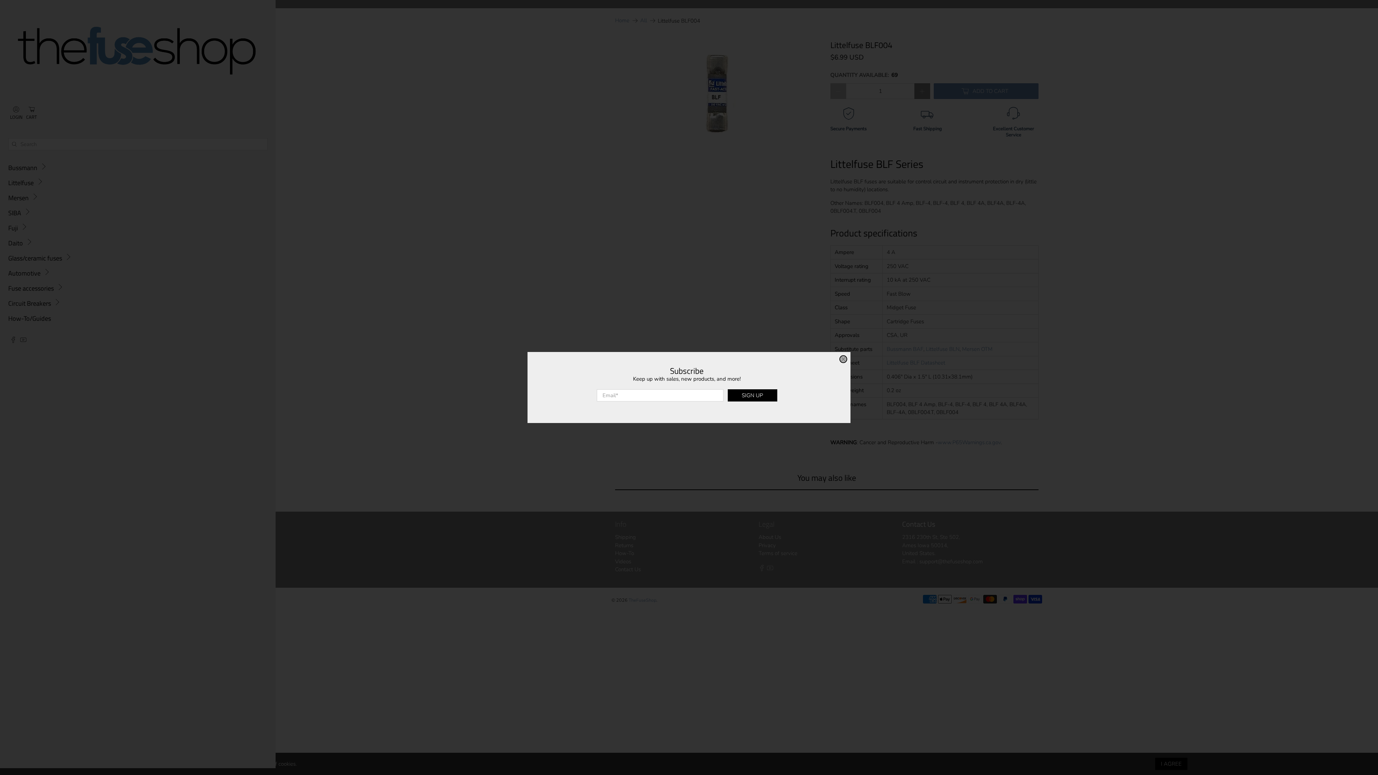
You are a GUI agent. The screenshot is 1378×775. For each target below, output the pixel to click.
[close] (843, 359)
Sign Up (752, 395)
